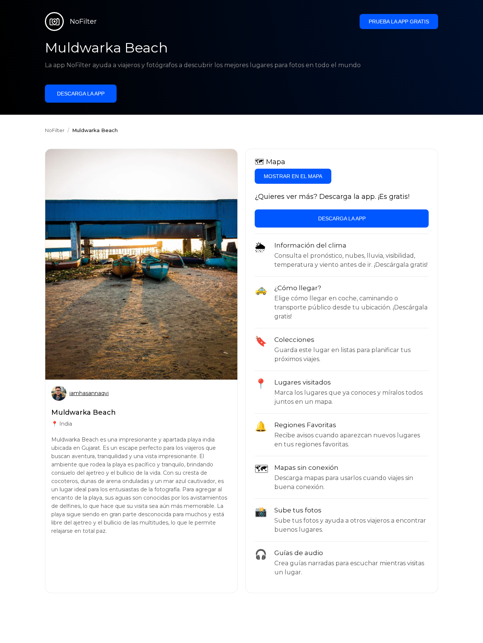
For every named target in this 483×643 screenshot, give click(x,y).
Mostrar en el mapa (293, 176)
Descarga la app (81, 94)
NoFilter (55, 130)
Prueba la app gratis (399, 21)
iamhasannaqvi (89, 393)
